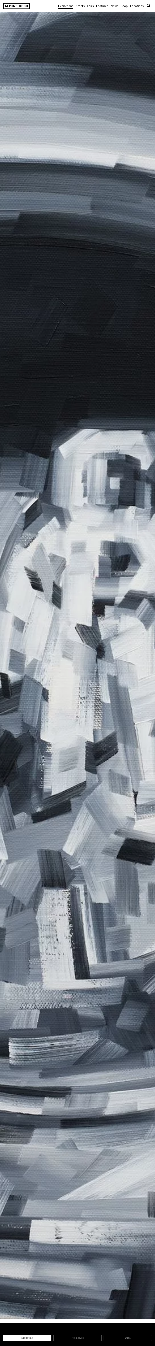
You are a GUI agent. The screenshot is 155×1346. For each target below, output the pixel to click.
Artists (80, 6)
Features (102, 6)
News (114, 6)
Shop (124, 6)
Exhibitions (65, 6)
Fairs (90, 6)
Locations (137, 6)
